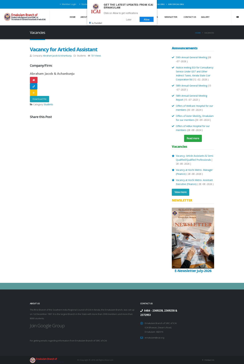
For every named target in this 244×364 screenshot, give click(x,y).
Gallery (205, 17)
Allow (147, 19)
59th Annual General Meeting (191, 57)
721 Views (96, 55)
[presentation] (175, 243)
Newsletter (170, 17)
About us (85, 17)
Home (73, 17)
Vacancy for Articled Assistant (63, 49)
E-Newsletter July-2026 (193, 270)
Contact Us (190, 17)
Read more (193, 138)
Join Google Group (47, 325)
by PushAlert (97, 23)
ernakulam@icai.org (154, 337)
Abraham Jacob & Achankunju (57, 55)
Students (48, 104)
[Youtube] (237, 17)
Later (128, 19)
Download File (39, 98)
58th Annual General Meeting (192, 85)
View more (180, 192)
